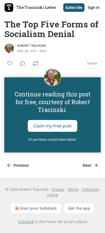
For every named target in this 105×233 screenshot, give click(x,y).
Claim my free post (52, 126)
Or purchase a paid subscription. (52, 139)
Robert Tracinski (31, 46)
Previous (21, 165)
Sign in (94, 7)
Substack (26, 221)
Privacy (58, 189)
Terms (73, 189)
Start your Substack (38, 208)
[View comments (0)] (22, 63)
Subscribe (73, 7)
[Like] (9, 63)
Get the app (79, 208)
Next (87, 165)
